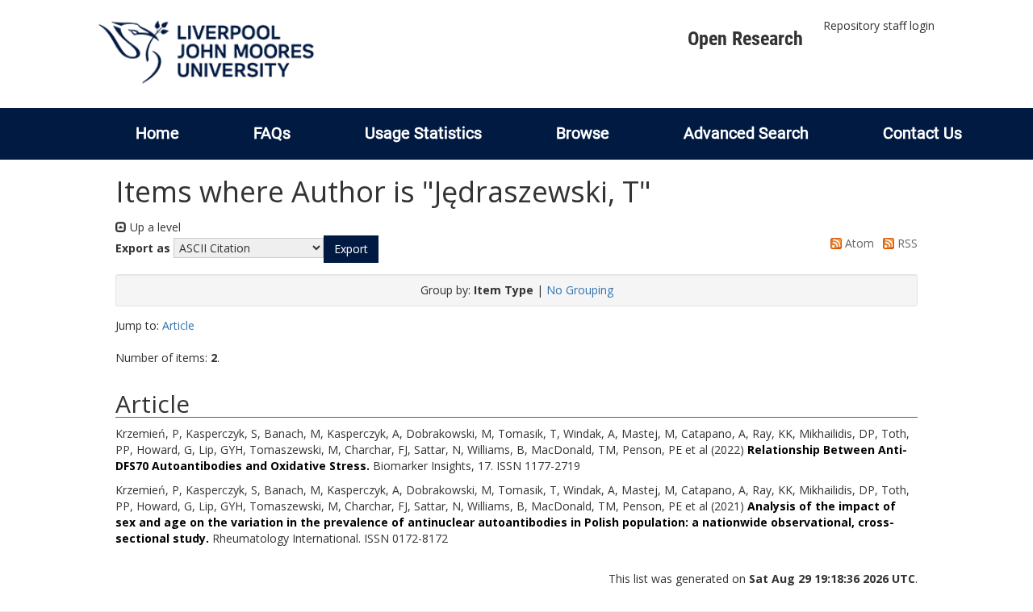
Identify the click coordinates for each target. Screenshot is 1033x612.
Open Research (745, 38)
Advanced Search (746, 133)
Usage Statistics (423, 133)
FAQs (272, 133)
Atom (858, 243)
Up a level (154, 227)
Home (157, 133)
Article (178, 325)
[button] (351, 249)
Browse (582, 133)
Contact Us (922, 133)
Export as (142, 248)
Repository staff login (879, 25)
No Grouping (579, 290)
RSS (906, 243)
